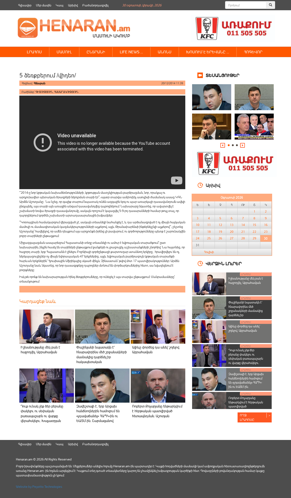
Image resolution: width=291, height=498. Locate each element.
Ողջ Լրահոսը (247, 417)
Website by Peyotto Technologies (39, 486)
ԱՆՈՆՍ (164, 51)
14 (243, 225)
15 (254, 225)
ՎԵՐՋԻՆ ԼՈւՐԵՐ (224, 263)
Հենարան (39, 83)
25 (209, 238)
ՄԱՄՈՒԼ (64, 51)
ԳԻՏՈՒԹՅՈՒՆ (44, 92)
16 (266, 225)
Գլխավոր (24, 5)
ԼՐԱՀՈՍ (34, 51)
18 (209, 232)
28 (243, 238)
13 (231, 225)
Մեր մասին (43, 5)
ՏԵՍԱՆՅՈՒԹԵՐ (222, 75)
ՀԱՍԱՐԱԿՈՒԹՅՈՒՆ (66, 92)
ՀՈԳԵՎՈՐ (253, 51)
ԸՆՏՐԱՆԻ (96, 51)
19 (220, 232)
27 (231, 238)
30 (266, 238)
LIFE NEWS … (131, 51)
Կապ (59, 5)
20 (231, 232)
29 (254, 238)
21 (243, 232)
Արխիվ (73, 5)
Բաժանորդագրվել (95, 5)
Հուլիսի (209, 252)
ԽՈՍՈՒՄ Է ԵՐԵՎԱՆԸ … (207, 51)
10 (197, 225)
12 (220, 225)
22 (254, 232)
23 (266, 232)
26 (220, 238)
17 (197, 232)
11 (209, 225)
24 (197, 238)
